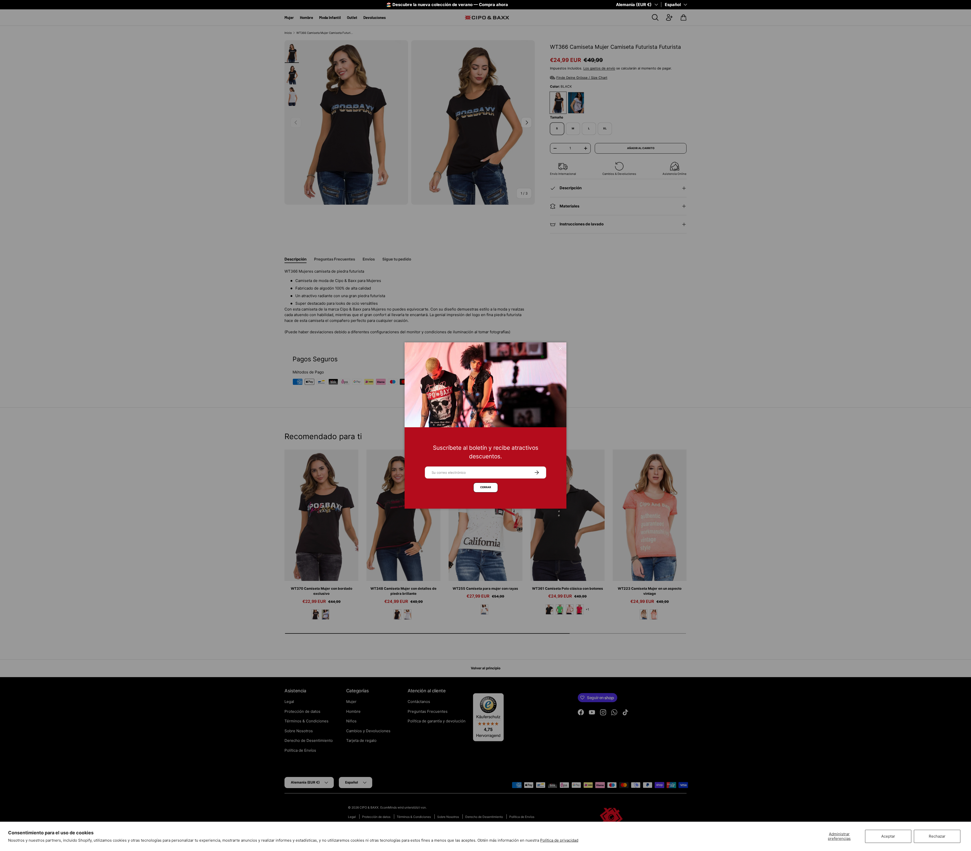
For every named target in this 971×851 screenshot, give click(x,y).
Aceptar (888, 836)
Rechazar (937, 836)
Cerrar (485, 487)
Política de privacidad (559, 840)
